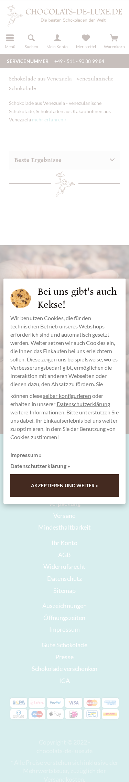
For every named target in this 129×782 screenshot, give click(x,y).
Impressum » (26, 455)
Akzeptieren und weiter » (64, 485)
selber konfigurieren (67, 395)
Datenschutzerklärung (83, 404)
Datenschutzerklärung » (40, 466)
